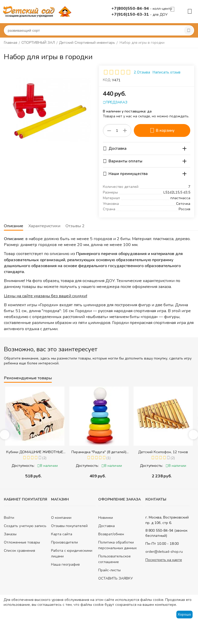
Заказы (10, 534)
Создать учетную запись (25, 525)
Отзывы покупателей (69, 525)
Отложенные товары (22, 542)
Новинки (105, 517)
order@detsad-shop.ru (164, 551)
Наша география (65, 564)
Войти (9, 517)
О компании (61, 517)
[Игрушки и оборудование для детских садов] (38, 11)
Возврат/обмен (111, 534)
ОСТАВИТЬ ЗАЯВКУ (115, 578)
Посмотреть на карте (163, 559)
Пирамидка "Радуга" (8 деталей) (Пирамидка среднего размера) (37, 452)
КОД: (107, 80)
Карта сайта (61, 534)
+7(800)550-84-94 (130, 8)
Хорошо (184, 614)
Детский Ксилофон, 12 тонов (101, 452)
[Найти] (188, 30)
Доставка (106, 525)
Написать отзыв (166, 72)
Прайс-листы (109, 570)
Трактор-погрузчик (165, 452)
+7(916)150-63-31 (130, 14)
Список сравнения (19, 550)
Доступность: (25, 465)
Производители (64, 542)
